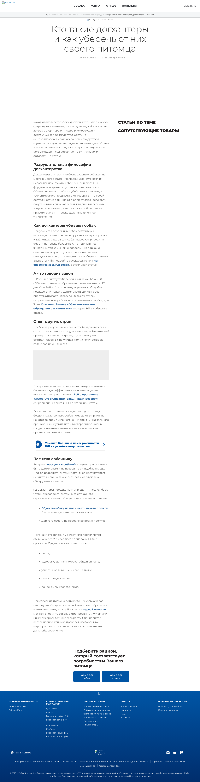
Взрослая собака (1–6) (57, 716)
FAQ (123, 713)
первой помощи (94, 609)
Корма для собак (87, 676)
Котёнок (50, 729)
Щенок (50, 712)
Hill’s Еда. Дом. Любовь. (170, 706)
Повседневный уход (92, 15)
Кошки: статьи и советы (96, 706)
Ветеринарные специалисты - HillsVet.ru (37, 761)
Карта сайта (69, 761)
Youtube (182, 753)
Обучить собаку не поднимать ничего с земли (74, 508)
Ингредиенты (90, 721)
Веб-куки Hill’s (87, 766)
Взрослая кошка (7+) (57, 736)
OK (168, 753)
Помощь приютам (168, 710)
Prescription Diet (17, 706)
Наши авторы (90, 724)
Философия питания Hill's (97, 713)
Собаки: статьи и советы (96, 710)
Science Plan (15, 710)
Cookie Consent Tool (109, 766)
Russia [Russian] (23, 752)
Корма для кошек (116, 676)
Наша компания (129, 706)
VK (174, 753)
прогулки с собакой (61, 464)
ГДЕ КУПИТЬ (189, 6)
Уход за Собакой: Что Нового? (65, 15)
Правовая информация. (140, 776)
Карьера (125, 717)
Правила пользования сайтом (168, 761)
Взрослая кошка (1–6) (57, 732)
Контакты (126, 710)
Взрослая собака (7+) (57, 719)
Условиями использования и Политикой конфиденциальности (114, 761)
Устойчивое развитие (95, 717)
